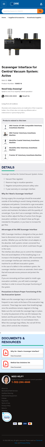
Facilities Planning (7, 393)
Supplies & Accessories (16, 17)
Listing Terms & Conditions (10, 104)
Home (4, 17)
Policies (4, 398)
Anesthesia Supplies (34, 17)
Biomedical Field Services (10, 391)
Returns (4, 408)
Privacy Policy (6, 406)
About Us (5, 388)
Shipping (4, 411)
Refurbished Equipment (9, 396)
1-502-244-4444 (20, 382)
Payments (5, 401)
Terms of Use (6, 403)
